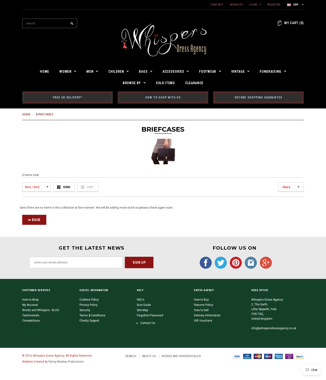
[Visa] (237, 356)
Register (273, 4)
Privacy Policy (88, 305)
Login (253, 4)
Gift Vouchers (203, 320)
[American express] (279, 356)
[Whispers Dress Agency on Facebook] (204, 262)
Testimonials (30, 315)
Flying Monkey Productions (66, 361)
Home (26, 114)
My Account (30, 305)
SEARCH (130, 356)
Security (84, 310)
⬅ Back (34, 220)
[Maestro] (268, 356)
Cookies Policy (89, 299)
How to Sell (201, 310)
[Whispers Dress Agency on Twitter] (219, 262)
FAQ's (140, 299)
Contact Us (147, 323)
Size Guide (144, 305)
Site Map (142, 310)
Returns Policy (203, 305)
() (294, 23)
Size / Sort (32, 187)
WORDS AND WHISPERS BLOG (181, 356)
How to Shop (30, 299)
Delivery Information (207, 315)
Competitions (31, 320)
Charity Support (89, 320)
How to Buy (201, 299)
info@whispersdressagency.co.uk (273, 328)
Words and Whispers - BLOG (40, 310)
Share (286, 187)
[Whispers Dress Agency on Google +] (265, 262)
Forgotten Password (150, 315)
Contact (217, 4)
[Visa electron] (247, 356)
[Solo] (289, 356)
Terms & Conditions (92, 315)
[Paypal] (300, 356)
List (90, 187)
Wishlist (236, 4)
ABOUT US (149, 356)
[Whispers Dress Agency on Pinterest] (234, 262)
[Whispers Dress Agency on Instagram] (249, 262)
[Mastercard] (258, 356)
